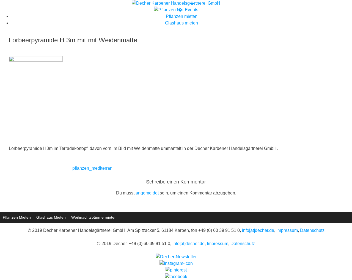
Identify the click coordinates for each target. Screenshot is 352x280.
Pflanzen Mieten (17, 217)
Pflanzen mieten (181, 16)
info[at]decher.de (258, 230)
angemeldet (147, 193)
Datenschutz (312, 230)
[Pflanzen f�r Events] (176, 9)
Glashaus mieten (181, 23)
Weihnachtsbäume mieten (94, 217)
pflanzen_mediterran (92, 168)
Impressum (287, 230)
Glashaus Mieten (51, 217)
